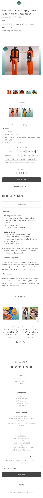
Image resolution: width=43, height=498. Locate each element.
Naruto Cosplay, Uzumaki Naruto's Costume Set (11, 332)
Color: (21, 102)
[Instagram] (27, 367)
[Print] (11, 195)
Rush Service (21, 406)
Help (21, 383)
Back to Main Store (21, 381)
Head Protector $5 (11, 134)
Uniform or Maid (21, 401)
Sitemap (21, 386)
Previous (4, 90)
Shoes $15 (8, 131)
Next (39, 90)
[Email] (7, 195)
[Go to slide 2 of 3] (20, 342)
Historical (21, 396)
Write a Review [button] (30, 24)
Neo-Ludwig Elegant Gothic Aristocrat (21, 423)
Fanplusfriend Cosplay (21, 416)
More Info (18, 286)
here (24, 251)
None (7, 128)
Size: (21, 148)
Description (21, 205)
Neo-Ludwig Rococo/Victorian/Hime (21, 418)
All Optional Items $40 (13, 143)
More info (31, 269)
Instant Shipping (21, 403)
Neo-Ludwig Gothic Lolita (21, 421)
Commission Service (21, 379)
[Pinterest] (22, 195)
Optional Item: (21, 125)
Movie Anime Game (21, 399)
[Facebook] (3, 195)
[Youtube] (31, 367)
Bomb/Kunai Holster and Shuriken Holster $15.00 (22, 137)
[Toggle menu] (3, 3)
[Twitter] (15, 195)
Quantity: (21, 169)
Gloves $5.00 (9, 140)
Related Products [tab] (21, 297)
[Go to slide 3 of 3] (24, 342)
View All (21, 425)
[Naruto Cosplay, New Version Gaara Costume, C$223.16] (30, 313)
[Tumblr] (23, 367)
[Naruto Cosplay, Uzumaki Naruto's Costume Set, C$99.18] (11, 313)
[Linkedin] (18, 195)
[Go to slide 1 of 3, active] (17, 342)
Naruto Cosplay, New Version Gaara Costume (30, 332)
